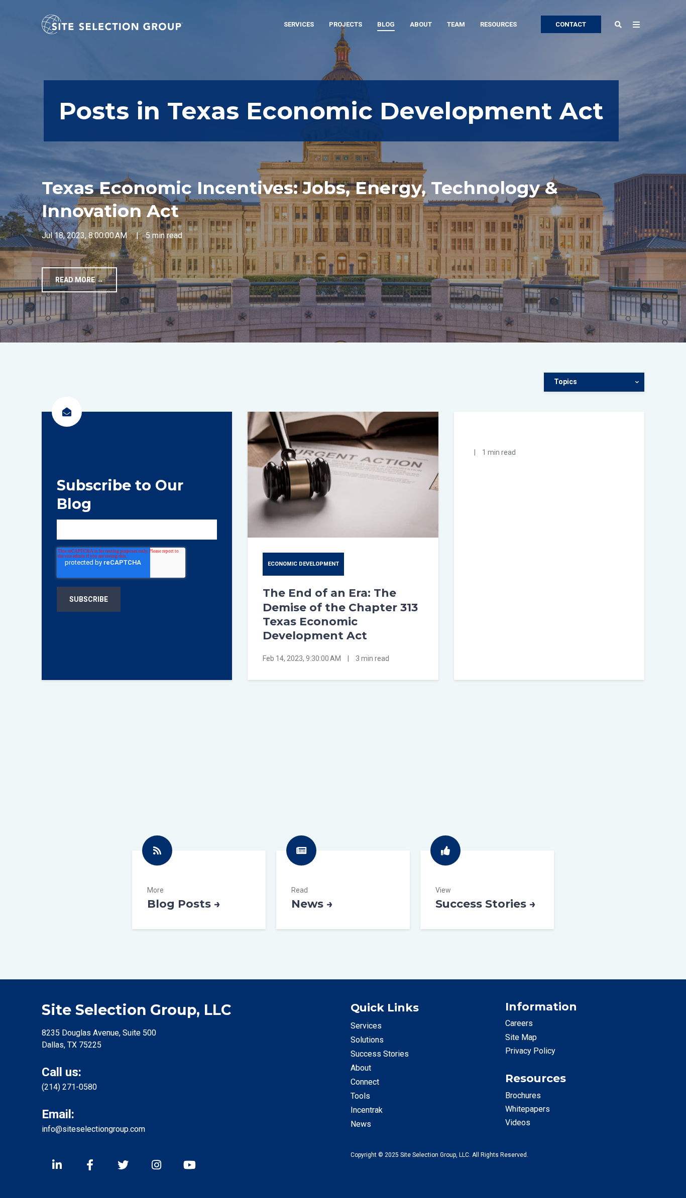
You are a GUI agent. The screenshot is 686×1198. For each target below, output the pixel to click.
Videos (517, 1122)
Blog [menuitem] (386, 24)
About (361, 1068)
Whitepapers (527, 1109)
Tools (360, 1096)
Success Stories (487, 889)
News (343, 889)
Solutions (367, 1040)
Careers (519, 1023)
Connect (365, 1082)
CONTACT (570, 24)
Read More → (79, 280)
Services (366, 1026)
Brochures (523, 1095)
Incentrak (367, 1110)
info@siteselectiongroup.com (93, 1129)
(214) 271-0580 (69, 1087)
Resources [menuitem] (498, 24)
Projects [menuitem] (345, 24)
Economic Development (303, 564)
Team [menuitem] (456, 24)
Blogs (199, 889)
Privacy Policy (530, 1051)
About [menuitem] (421, 24)
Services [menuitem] (299, 24)
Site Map (521, 1037)
